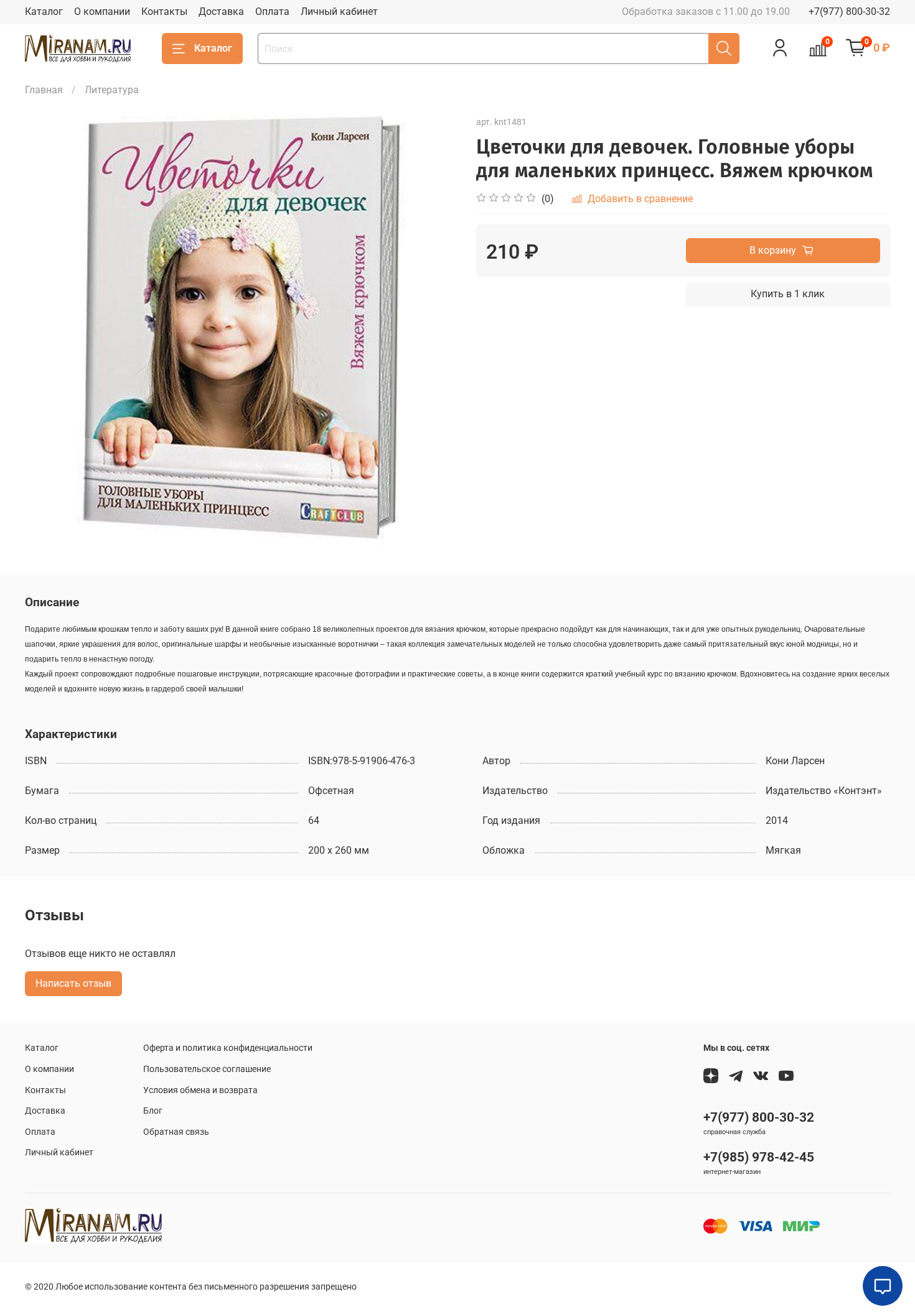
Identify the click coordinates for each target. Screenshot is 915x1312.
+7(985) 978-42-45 (758, 1157)
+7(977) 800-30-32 (849, 11)
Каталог (44, 11)
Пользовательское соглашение (207, 1069)
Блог (152, 1111)
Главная (44, 90)
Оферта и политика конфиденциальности (227, 1048)
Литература (112, 90)
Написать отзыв (73, 983)
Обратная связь (176, 1132)
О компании (102, 11)
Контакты (164, 11)
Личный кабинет (339, 11)
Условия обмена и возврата (200, 1090)
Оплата (272, 11)
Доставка (221, 11)
